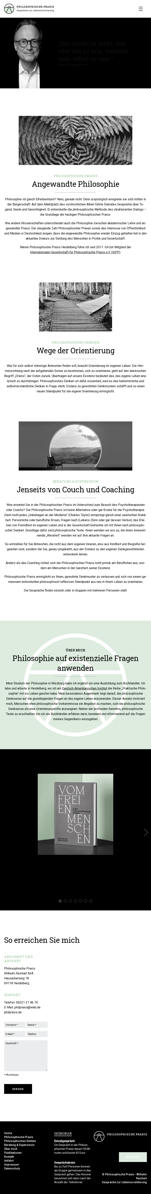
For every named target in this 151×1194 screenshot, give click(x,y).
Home (8, 1133)
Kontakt (9, 1156)
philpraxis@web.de (27, 1007)
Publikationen (13, 1152)
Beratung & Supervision (19, 1144)
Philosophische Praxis (18, 1137)
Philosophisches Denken (20, 1141)
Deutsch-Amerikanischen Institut (84, 688)
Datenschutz (12, 1168)
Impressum (11, 1164)
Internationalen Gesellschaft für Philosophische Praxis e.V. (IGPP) (75, 252)
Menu (141, 9)
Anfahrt (9, 1160)
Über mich (10, 1148)
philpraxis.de (13, 1012)
